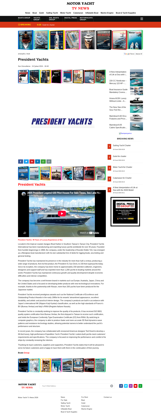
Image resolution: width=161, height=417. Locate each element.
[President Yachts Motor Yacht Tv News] (80, 6)
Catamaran (78, 13)
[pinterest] (37, 161)
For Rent (84, 397)
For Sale (64, 400)
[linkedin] (32, 161)
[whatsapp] (140, 386)
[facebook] (20, 161)
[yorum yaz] (49, 161)
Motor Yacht (65, 13)
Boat (35, 13)
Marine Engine (107, 13)
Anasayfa (21, 54)
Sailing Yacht (52, 13)
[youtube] (135, 386)
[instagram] (131, 386)
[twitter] (26, 161)
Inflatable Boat (91, 13)
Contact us (108, 397)
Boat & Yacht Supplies (126, 13)
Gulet (41, 13)
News (27, 13)
